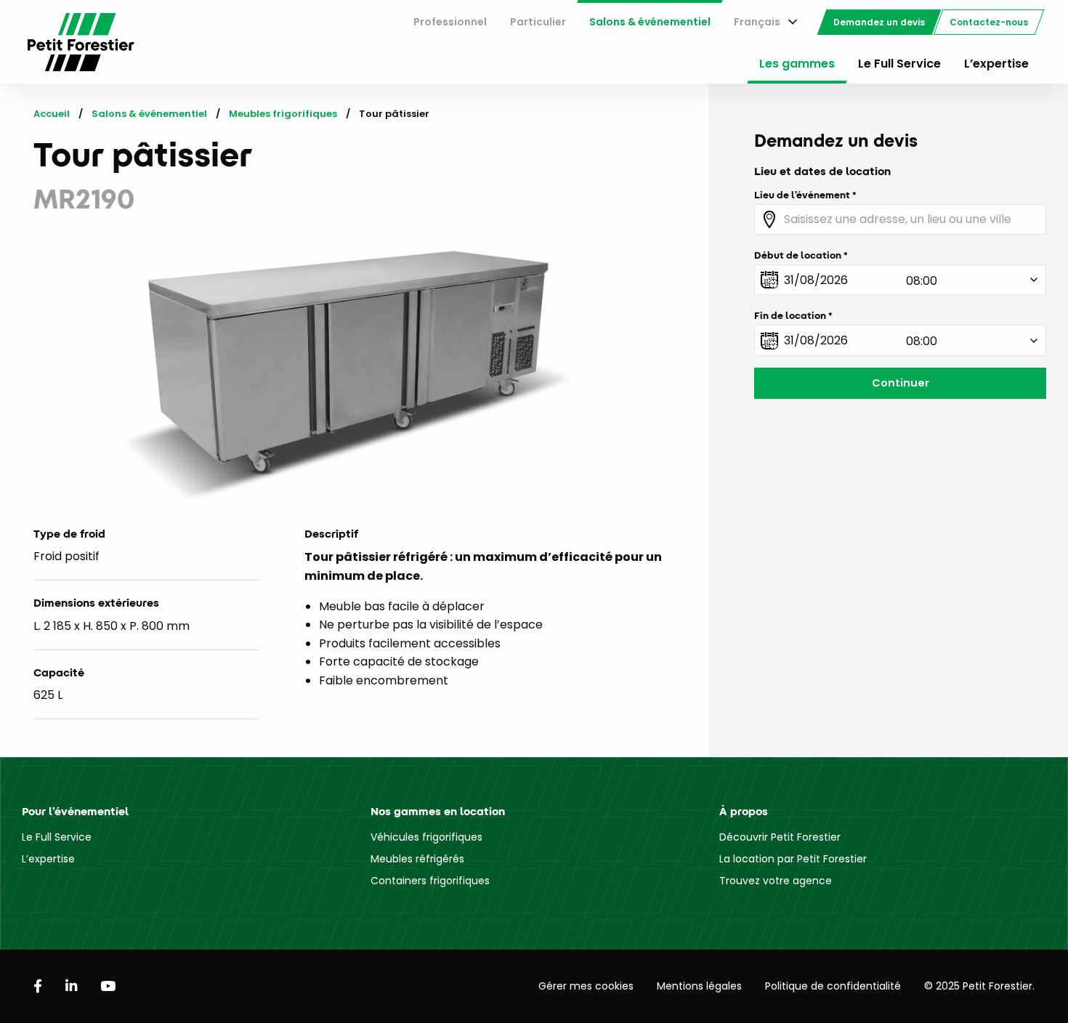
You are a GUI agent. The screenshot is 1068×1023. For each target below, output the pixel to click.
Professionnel (450, 22)
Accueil (51, 114)
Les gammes (797, 63)
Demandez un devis (879, 22)
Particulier (538, 22)
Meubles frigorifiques (283, 114)
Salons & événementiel (650, 22)
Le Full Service (899, 63)
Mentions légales (699, 986)
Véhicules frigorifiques (426, 837)
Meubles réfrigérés (417, 859)
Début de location (797, 255)
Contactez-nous (989, 22)
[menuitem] (450, 22)
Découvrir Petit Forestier (780, 837)
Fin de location (790, 315)
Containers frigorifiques (430, 880)
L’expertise (996, 63)
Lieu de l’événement (802, 194)
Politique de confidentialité (833, 986)
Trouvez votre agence (775, 880)
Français (757, 22)
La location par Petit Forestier (793, 859)
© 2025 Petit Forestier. (979, 986)
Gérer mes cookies (586, 986)
